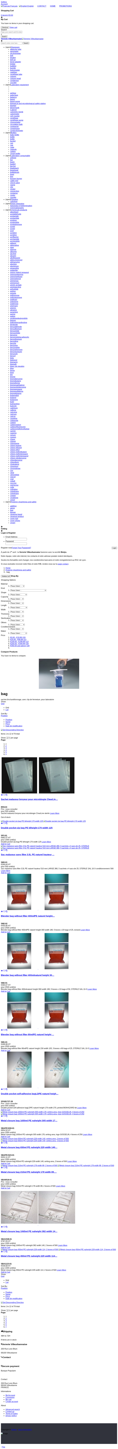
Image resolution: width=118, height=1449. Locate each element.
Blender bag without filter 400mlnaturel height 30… (27, 975)
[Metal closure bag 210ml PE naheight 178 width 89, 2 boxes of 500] (29, 1166)
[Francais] (5, 6)
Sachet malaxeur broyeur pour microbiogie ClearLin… (29, 799)
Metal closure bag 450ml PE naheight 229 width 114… (29, 1256)
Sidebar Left (6, 576)
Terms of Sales (12, 1414)
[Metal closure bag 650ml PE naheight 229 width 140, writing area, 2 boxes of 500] (35, 1139)
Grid (2, 704)
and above (20, 646)
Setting (4, 2)
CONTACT (41, 6)
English (30, 6)
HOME (53, 6)
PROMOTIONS (65, 6)
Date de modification (14, 726)
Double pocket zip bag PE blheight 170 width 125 (27, 828)
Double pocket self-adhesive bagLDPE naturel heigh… (29, 1093)
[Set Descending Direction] (12, 730)
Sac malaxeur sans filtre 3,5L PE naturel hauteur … (27, 854)
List (7, 710)
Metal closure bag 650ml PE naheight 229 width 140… (29, 1147)
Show (3, 738)
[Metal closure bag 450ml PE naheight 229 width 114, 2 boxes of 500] (30, 1250)
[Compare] (6, 795)
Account (4, 4)
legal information (25, 1430)
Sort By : (4, 714)
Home (8, 568)
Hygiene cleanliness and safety (18, 570)
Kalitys (14, 1430)
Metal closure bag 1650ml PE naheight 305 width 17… (29, 1120)
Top (3, 1447)
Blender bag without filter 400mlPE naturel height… (28, 916)
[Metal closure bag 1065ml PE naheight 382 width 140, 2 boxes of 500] (19, 1225)
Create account (12, 1402)
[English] (23, 6)
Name (8, 722)
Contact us (5, 1362)
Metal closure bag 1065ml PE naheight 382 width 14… (29, 1231)
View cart (13, 27)
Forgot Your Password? (21, 548)
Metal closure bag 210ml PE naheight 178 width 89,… (29, 1172)
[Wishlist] (4, 795)
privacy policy (11, 1416)
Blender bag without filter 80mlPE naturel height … (27, 1034)
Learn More (54, 813)
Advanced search (13, 1409)
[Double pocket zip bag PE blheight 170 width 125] (22, 821)
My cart (8, 1399)
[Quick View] (2, 795)
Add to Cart (5, 844)
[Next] (6, 754)
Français (14, 6)
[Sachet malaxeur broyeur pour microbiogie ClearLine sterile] (19, 793)
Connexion (10, 1397)
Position (4, 716)
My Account (10, 1395)
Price (8, 724)
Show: (3, 702)
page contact (63, 564)
